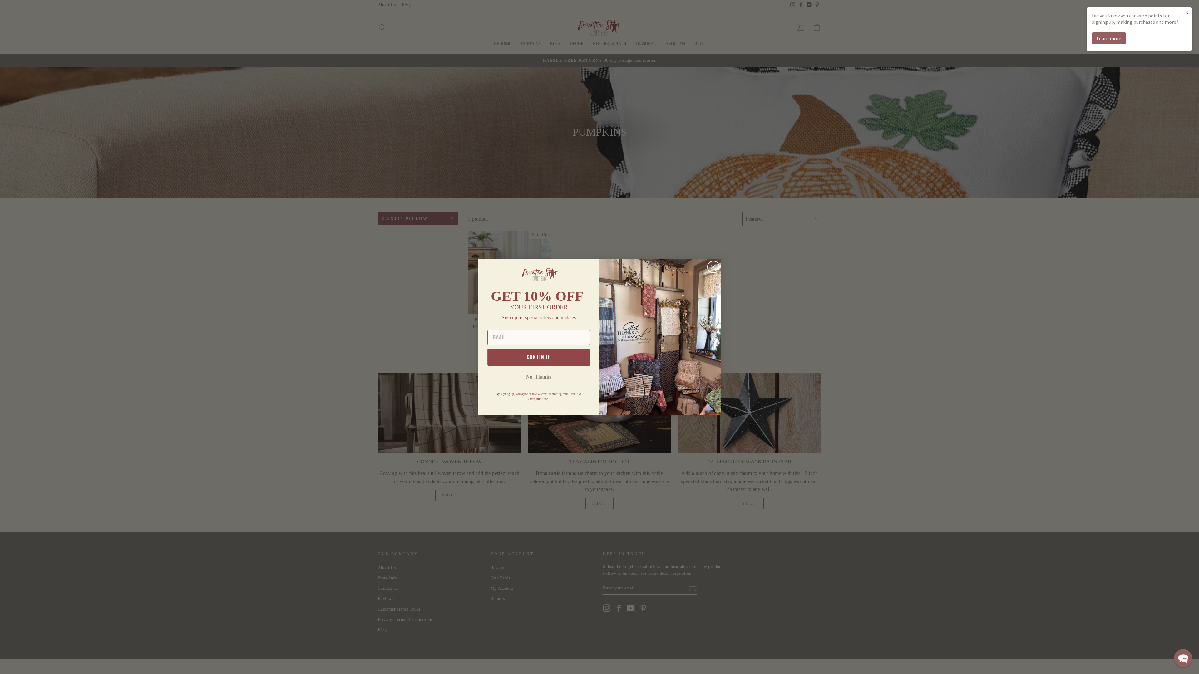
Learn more (1109, 38)
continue (538, 357)
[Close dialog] (713, 266)
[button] (1183, 658)
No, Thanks (538, 376)
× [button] (1186, 12)
